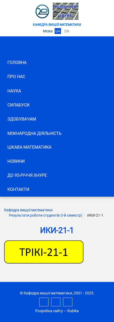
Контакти (18, 189)
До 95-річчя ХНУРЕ (27, 175)
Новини (16, 161)
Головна (17, 62)
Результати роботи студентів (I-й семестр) (45, 215)
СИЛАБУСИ (18, 105)
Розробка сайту (49, 311)
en (66, 31)
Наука (14, 90)
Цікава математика (29, 147)
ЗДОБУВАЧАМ (21, 119)
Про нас (16, 76)
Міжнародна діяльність (34, 133)
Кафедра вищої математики (28, 210)
